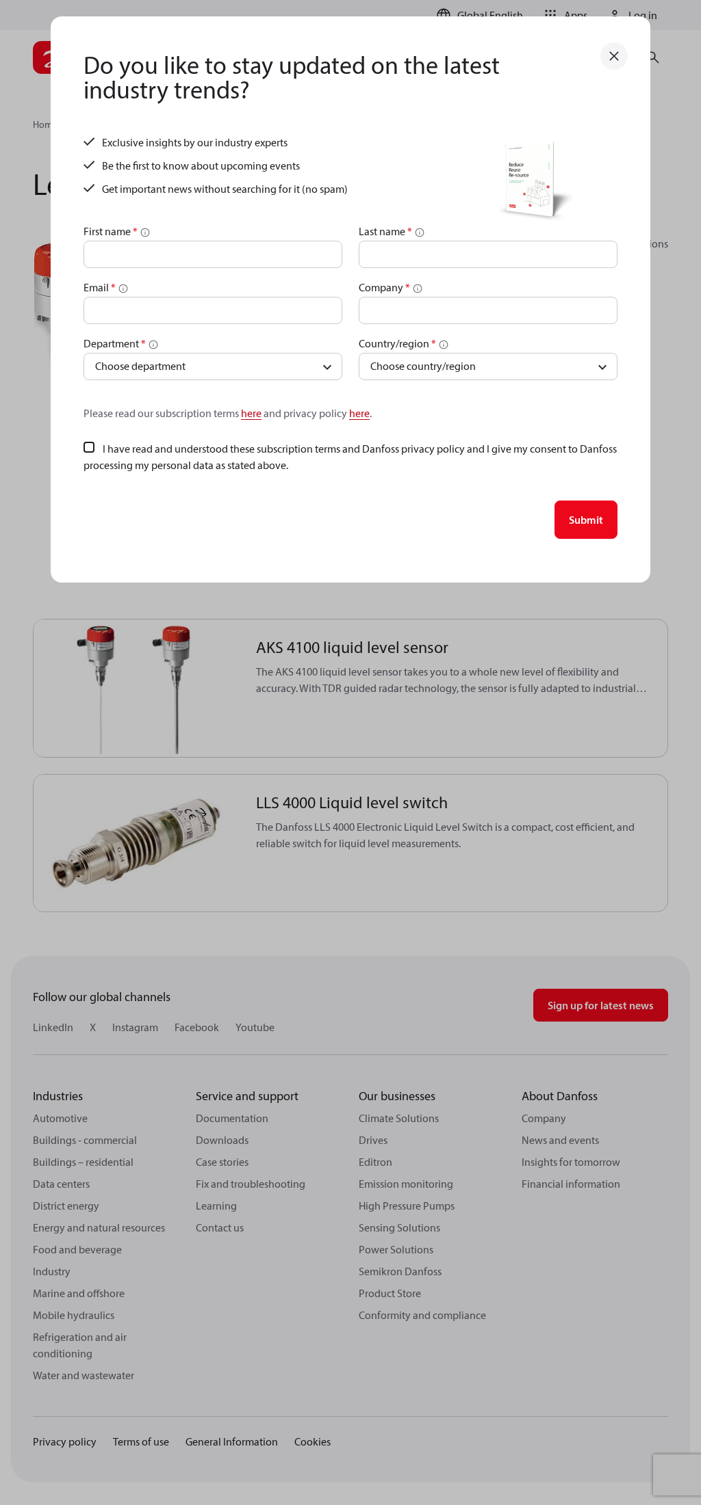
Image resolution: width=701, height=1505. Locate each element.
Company (384, 287)
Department (115, 343)
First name (111, 231)
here (251, 413)
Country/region (397, 343)
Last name (385, 231)
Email (100, 287)
